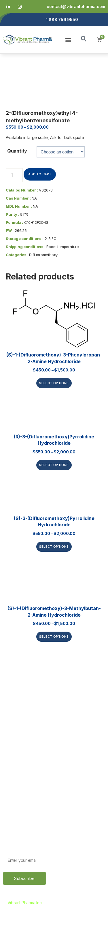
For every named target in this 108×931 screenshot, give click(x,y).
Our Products (17, 720)
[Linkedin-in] (8, 6)
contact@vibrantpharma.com (76, 6)
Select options (54, 383)
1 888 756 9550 (62, 19)
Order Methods (19, 762)
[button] (68, 39)
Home (9, 690)
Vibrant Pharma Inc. (25, 902)
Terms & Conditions (23, 792)
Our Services (17, 710)
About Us (13, 700)
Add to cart (39, 174)
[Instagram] (20, 6)
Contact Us (15, 730)
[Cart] (99, 39)
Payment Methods (22, 772)
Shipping (12, 782)
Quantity (17, 151)
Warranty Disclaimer (24, 802)
